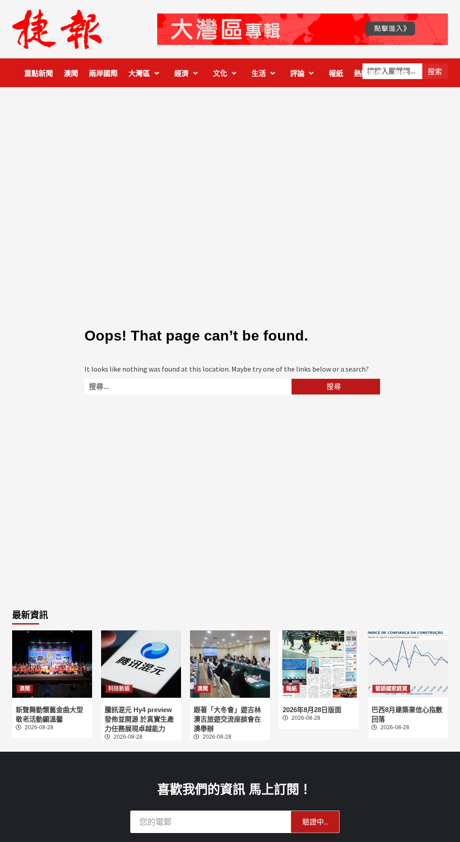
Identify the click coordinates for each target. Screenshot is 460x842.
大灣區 (139, 73)
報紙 (336, 73)
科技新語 (119, 689)
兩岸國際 (103, 73)
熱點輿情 (368, 73)
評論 (297, 73)
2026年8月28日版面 (312, 709)
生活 (259, 73)
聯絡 (401, 73)
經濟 (181, 73)
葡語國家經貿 (391, 689)
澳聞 (71, 73)
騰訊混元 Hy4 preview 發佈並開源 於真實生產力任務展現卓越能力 (139, 719)
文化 (220, 73)
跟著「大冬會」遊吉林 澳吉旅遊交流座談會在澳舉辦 (227, 719)
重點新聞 (38, 73)
